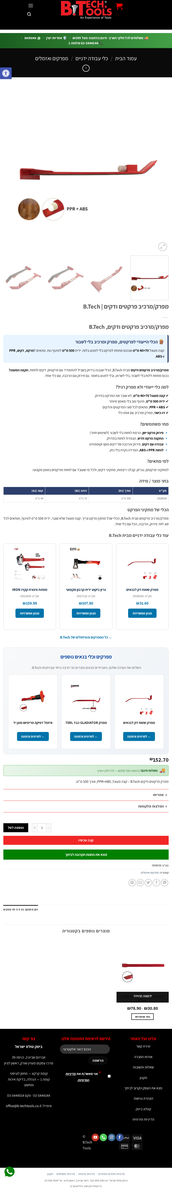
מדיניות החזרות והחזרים (111, 1174)
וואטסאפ (30, 38)
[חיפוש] (29, 14)
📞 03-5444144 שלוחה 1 (86, 43)
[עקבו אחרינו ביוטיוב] (95, 1137)
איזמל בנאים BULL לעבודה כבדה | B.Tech (142, 998)
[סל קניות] (119, 6)
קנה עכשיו (85, 840)
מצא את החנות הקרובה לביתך (86, 854)
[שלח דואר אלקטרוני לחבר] (140, 882)
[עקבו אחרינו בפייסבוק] (119, 1137)
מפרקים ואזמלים (51, 58)
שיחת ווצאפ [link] (9, 1172)
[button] (6, 73)
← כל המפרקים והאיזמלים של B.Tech (86, 637)
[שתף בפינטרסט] (132, 882)
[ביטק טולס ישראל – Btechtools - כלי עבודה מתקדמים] (86, 9)
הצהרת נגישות (143, 1098)
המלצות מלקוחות (151, 806)
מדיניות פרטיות (86, 1174)
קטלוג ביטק (143, 1109)
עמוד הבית (126, 58)
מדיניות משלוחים (65, 1174)
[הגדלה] (162, 246)
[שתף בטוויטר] (148, 882)
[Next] (9, 169)
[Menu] (30, 5)
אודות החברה (143, 1056)
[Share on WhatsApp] (164, 882)
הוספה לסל (16, 827)
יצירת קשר (143, 1046)
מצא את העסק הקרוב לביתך (143, 1088)
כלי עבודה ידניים (91, 58)
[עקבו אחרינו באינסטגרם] (111, 1137)
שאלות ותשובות (143, 1067)
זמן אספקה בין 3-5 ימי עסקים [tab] (20, 909)
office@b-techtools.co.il (23, 1105)
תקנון (143, 1077)
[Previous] (160, 169)
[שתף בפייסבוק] (156, 882)
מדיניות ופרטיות (143, 1119)
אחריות (158, 794)
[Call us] (103, 1137)
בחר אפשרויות (142, 1016)
